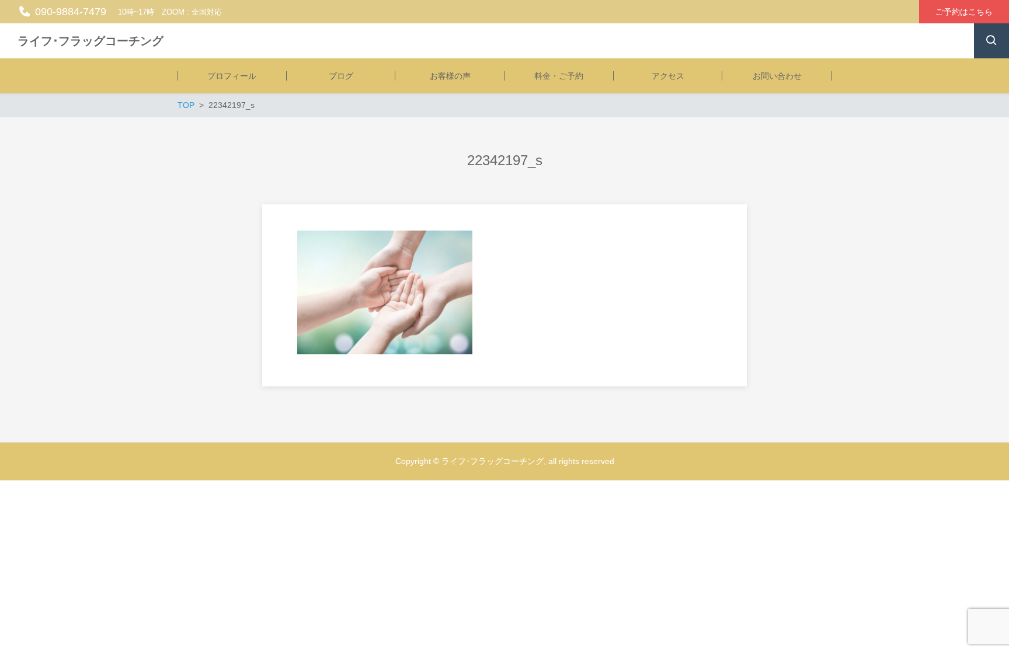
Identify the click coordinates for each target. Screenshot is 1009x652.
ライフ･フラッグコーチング (90, 40)
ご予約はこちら (964, 11)
